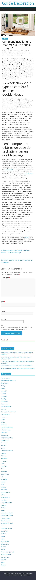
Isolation (3, 482)
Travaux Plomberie (6, 554)
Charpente (4, 396)
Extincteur (3, 456)
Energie (3, 448)
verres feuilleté (9, 170)
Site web (3, 319)
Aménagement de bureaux (8, 380)
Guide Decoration (18, 3)
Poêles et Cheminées (7, 513)
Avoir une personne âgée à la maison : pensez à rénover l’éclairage (15, 251)
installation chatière (7, 55)
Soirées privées (5, 541)
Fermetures (4, 458)
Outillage (3, 505)
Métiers (3, 495)
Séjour (3, 539)
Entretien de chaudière (7, 450)
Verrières (3, 559)
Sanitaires (3, 534)
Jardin (2, 484)
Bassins (3, 388)
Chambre (3, 393)
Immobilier (4, 479)
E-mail (3, 311)
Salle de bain (4, 531)
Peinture (3, 508)
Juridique (3, 487)
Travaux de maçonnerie (7, 552)
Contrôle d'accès (5, 414)
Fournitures (4, 466)
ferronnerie (4, 461)
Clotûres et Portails (6, 406)
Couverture (4, 417)
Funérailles (4, 471)
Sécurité (3, 536)
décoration (21, 53)
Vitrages (5, 38)
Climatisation (4, 404)
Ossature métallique (6, 502)
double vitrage (28, 53)
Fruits (2, 469)
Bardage (3, 386)
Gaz (2, 476)
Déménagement (5, 430)
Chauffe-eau (4, 401)
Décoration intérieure (7, 427)
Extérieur (3, 453)
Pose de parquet (5, 518)
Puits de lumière (5, 521)
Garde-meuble (5, 474)
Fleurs (2, 463)
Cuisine (3, 419)
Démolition (4, 432)
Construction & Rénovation (8, 412)
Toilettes (3, 547)
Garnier (16, 50)
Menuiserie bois (5, 492)
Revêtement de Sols (6, 528)
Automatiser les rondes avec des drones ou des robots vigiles (17, 368)
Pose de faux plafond (7, 515)
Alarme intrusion (5, 378)
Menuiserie (4, 489)
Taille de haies (5, 544)
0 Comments (24, 50)
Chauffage (4, 399)
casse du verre (28, 174)
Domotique (4, 443)
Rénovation (4, 526)
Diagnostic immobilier (7, 438)
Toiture (3, 549)
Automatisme (4, 383)
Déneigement (4, 435)
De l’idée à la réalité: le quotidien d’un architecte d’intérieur (16, 366)
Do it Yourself (5, 440)
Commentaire (5, 277)
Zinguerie (3, 565)
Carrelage (3, 391)
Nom (3, 301)
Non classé (4, 500)
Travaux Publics (5, 557)
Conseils (3, 409)
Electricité (3, 445)
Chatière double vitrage (12, 53)
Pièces (3, 510)
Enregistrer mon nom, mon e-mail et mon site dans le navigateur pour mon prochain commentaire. (16, 328)
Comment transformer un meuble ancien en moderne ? (17, 261)
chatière (4, 53)
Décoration (4, 425)
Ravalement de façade (7, 523)
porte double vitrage (17, 55)
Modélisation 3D (5, 497)
